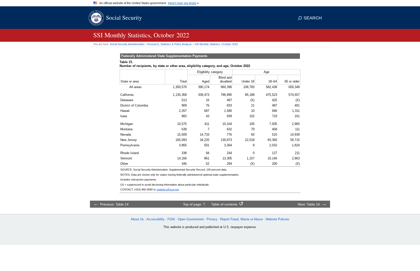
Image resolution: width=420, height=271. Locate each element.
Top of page (192, 204)
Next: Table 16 (309, 204)
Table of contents (224, 204)
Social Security (124, 17)
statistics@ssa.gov (168, 189)
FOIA (171, 219)
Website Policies (277, 219)
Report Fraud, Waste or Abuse (241, 219)
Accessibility (156, 219)
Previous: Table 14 (114, 204)
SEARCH (313, 18)
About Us (137, 219)
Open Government (191, 219)
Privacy (212, 219)
